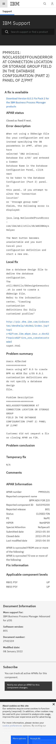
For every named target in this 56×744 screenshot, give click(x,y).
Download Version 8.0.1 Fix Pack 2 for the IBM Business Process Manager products (27, 102)
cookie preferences (12, 725)
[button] (54, 704)
